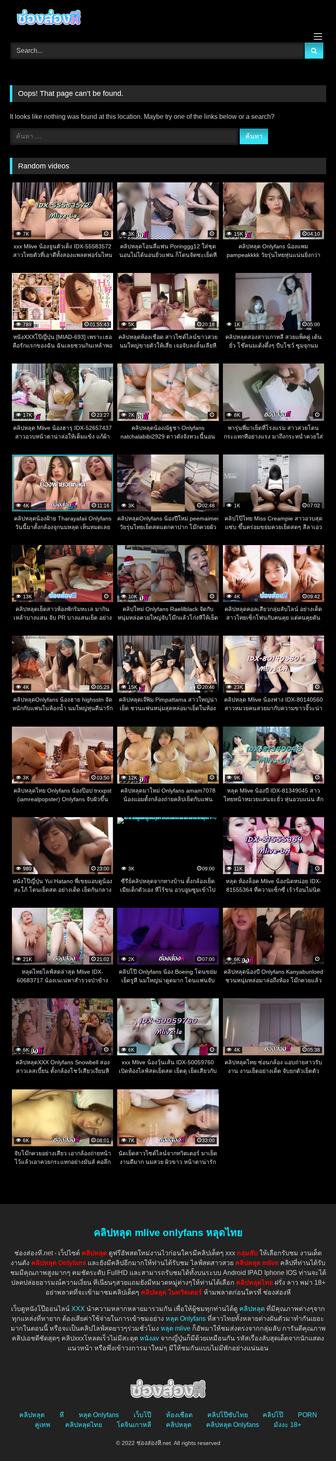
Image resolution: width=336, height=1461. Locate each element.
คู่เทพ (42, 1424)
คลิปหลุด (252, 1308)
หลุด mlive (176, 1328)
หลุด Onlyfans (186, 1318)
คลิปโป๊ (273, 1414)
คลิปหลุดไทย (83, 1424)
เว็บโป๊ (142, 1414)
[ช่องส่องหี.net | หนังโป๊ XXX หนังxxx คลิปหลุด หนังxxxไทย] (168, 18)
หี (61, 1414)
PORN (307, 1414)
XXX (78, 1308)
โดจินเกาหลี (134, 1424)
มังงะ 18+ (287, 1424)
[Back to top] (311, 1437)
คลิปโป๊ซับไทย (227, 1414)
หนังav (149, 1338)
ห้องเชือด (179, 1414)
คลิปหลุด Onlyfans (232, 1424)
